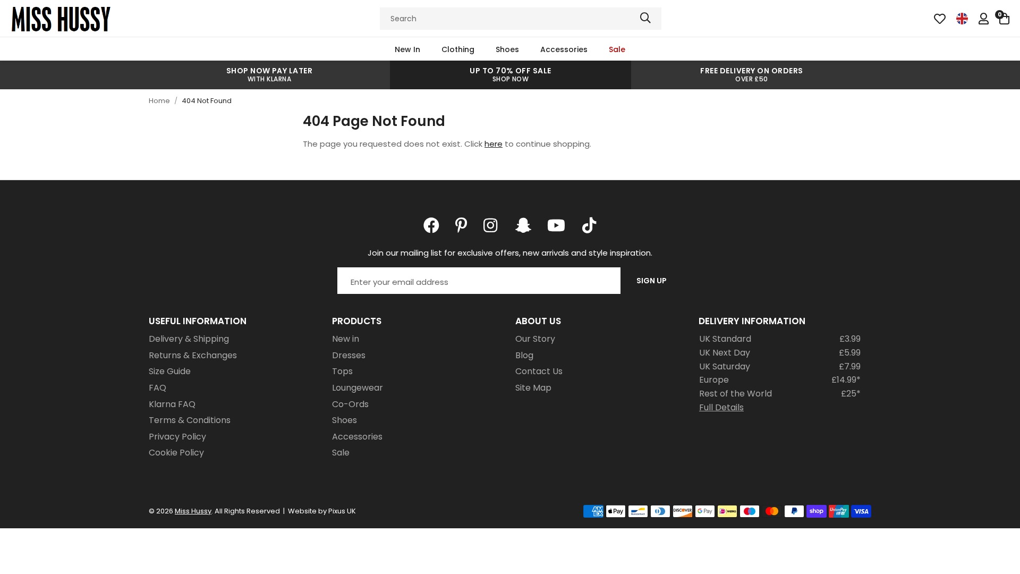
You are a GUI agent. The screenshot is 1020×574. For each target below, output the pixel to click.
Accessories (564, 49)
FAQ (157, 388)
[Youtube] (556, 225)
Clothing (457, 49)
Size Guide (170, 371)
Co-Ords (350, 404)
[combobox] (520, 18)
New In (407, 49)
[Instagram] (491, 225)
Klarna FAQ (172, 404)
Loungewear (357, 388)
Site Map (533, 388)
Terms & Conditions (190, 420)
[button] (1004, 18)
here (493, 143)
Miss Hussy (61, 18)
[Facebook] (431, 225)
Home (159, 101)
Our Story (535, 339)
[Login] (984, 18)
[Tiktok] (589, 225)
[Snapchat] (523, 225)
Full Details (721, 407)
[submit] (645, 18)
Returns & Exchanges (193, 355)
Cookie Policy (176, 452)
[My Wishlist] (940, 18)
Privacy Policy (177, 436)
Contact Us (539, 371)
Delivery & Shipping (189, 339)
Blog (524, 355)
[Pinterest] (461, 225)
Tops (342, 371)
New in (345, 339)
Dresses (349, 355)
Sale (617, 49)
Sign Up (651, 280)
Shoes (507, 49)
